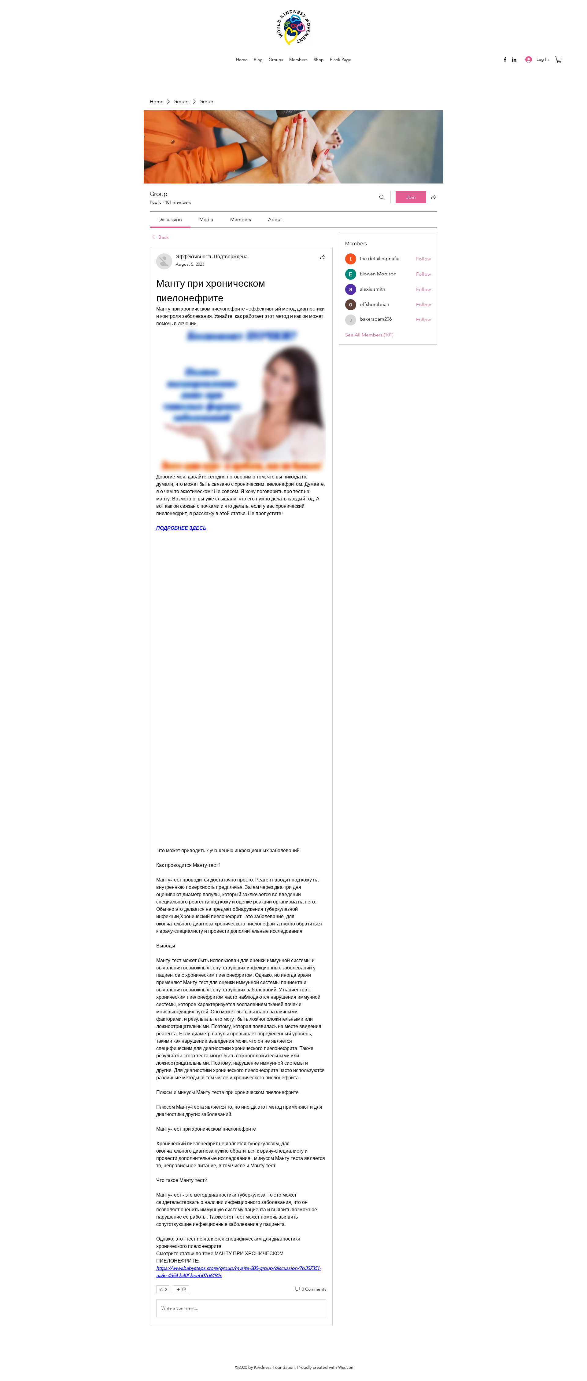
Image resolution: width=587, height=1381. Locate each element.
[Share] (322, 257)
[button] (559, 59)
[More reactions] (181, 1289)
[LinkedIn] (514, 59)
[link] (170, 219)
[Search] (382, 197)
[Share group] (433, 197)
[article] (241, 786)
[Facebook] (505, 59)
